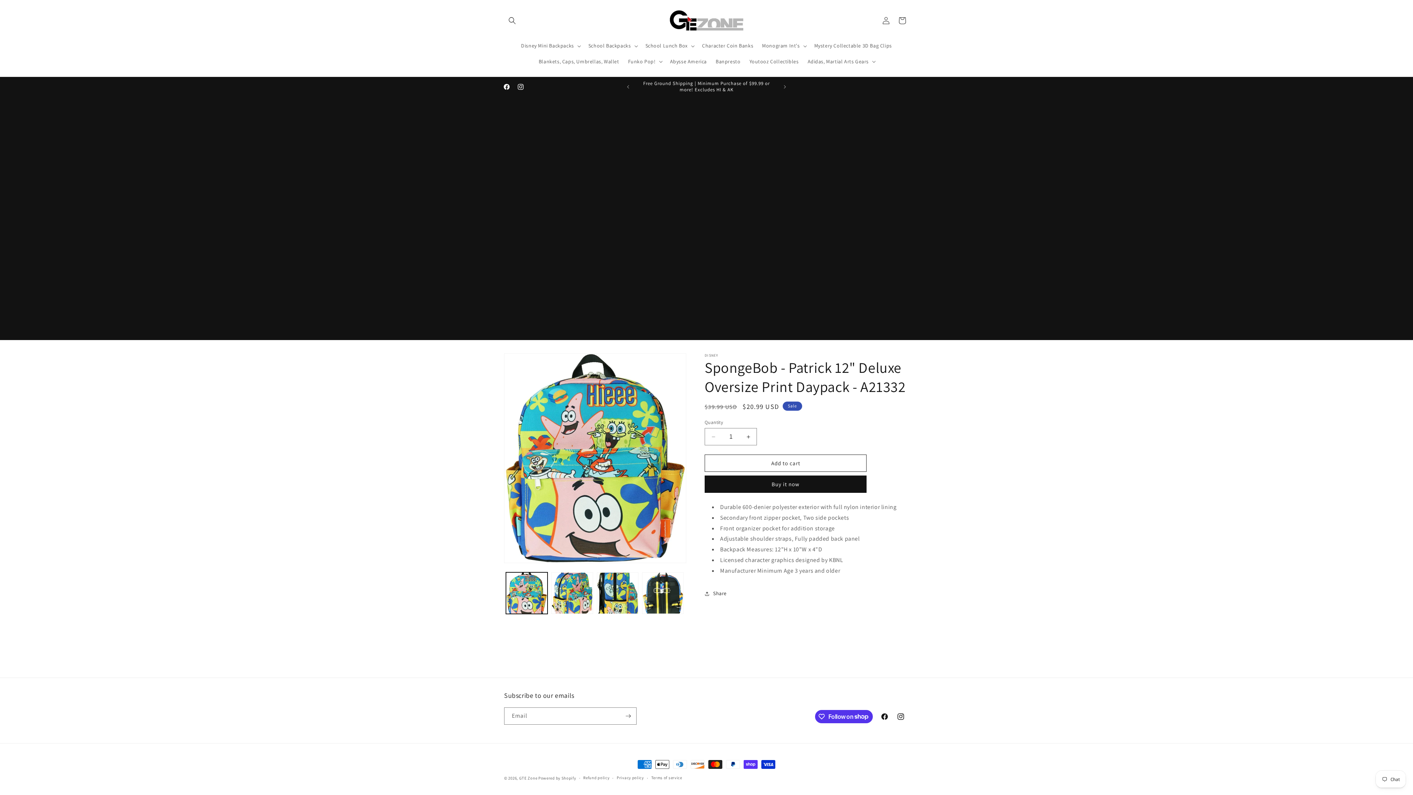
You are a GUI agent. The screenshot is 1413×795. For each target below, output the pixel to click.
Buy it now (786, 484)
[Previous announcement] (628, 87)
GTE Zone (528, 778)
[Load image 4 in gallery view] (663, 593)
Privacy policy (630, 777)
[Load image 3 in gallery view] (617, 593)
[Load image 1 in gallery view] (527, 593)
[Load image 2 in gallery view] (572, 593)
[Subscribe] (628, 716)
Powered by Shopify (557, 778)
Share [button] (720, 593)
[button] (512, 21)
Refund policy (596, 777)
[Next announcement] (785, 87)
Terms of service (666, 777)
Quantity (714, 422)
